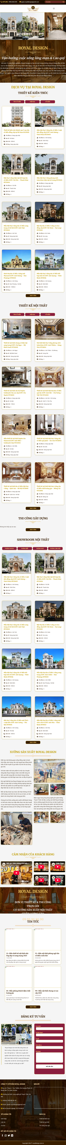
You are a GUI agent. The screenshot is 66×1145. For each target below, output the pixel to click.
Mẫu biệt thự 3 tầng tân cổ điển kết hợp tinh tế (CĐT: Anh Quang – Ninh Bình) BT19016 (49, 276)
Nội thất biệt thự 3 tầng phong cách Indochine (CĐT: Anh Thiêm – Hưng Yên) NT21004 (49, 345)
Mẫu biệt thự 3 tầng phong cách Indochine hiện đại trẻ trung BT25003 (49, 179)
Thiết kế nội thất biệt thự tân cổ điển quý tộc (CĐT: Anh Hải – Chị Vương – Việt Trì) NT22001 (49, 393)
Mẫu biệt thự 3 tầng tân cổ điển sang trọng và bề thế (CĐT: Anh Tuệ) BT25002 (16, 228)
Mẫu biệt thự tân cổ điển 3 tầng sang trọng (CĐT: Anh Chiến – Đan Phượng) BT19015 (49, 675)
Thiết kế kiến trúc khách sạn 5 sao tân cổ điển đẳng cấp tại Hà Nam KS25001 (16, 131)
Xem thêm (33, 295)
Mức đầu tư (39, 1045)
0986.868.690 (13, 2)
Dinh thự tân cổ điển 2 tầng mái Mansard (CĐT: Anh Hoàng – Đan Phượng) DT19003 (15, 276)
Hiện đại (32, 101)
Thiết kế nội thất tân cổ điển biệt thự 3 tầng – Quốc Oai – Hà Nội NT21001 (16, 487)
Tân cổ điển (17, 101)
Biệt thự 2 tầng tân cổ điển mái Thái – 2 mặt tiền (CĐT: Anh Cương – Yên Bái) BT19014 (16, 722)
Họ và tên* (38, 1026)
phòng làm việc (55, 548)
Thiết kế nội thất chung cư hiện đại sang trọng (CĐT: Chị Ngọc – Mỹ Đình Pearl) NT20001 (15, 345)
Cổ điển (47, 101)
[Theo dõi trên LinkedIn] (12, 1135)
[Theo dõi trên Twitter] (9, 1135)
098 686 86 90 (11, 1100)
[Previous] (3, 28)
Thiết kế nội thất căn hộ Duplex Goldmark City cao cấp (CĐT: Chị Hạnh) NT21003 (15, 393)
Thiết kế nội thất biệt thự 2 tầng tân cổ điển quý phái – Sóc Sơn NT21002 (49, 440)
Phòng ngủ (40, 548)
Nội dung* (38, 1051)
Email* (37, 1038)
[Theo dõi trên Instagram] (6, 1135)
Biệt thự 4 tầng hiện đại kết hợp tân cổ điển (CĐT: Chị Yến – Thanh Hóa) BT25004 (16, 180)
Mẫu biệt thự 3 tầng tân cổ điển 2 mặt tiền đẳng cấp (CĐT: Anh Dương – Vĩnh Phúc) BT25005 (49, 132)
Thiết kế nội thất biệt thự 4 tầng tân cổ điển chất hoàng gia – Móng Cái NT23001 (49, 488)
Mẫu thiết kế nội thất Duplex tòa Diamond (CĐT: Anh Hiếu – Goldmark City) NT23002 (15, 441)
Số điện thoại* (39, 1032)
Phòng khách (9, 548)
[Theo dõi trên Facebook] (2, 1135)
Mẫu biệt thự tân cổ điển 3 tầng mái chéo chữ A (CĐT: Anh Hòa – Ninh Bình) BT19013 (49, 722)
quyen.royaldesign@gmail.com (30, 2)
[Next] (62, 28)
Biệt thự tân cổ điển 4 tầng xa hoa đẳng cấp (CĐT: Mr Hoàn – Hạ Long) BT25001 (49, 228)
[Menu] (54, 8)
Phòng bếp (24, 548)
